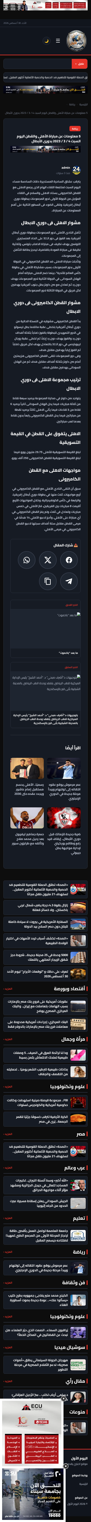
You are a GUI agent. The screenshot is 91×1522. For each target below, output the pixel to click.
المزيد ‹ (7, 988)
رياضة (72, 104)
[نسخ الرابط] (48, 581)
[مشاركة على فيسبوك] (69, 560)
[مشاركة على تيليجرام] (69, 581)
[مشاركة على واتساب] (27, 560)
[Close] (63, 1398)
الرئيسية (83, 104)
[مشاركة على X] (48, 560)
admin (66, 167)
